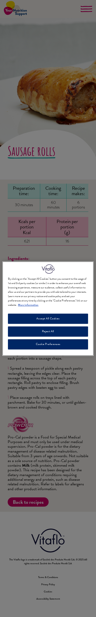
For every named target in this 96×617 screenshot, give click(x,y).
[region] (47, 308)
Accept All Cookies (47, 318)
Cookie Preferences (48, 344)
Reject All (48, 331)
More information (28, 305)
